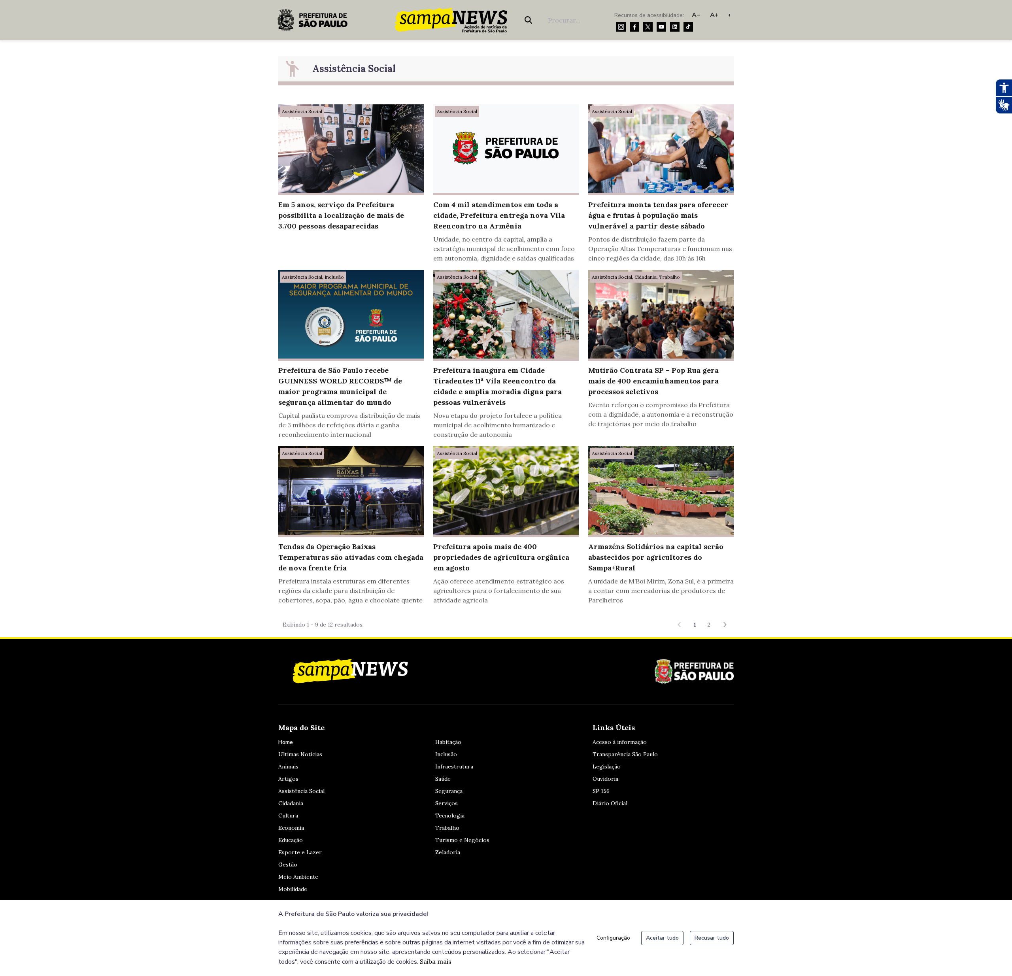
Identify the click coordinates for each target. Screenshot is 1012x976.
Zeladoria (447, 852)
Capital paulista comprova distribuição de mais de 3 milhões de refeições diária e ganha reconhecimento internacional (349, 425)
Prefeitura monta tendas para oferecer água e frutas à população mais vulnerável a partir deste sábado (658, 215)
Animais (288, 766)
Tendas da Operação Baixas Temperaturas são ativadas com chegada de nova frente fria (350, 557)
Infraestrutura (454, 766)
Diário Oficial (610, 803)
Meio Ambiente (298, 876)
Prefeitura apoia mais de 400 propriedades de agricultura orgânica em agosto (501, 557)
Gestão (287, 864)
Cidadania (290, 803)
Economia (291, 827)
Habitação (448, 742)
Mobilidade (292, 889)
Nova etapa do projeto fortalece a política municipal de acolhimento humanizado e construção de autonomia (497, 425)
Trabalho (447, 827)
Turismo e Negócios (462, 840)
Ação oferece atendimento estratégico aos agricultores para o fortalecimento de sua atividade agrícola (498, 590)
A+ (714, 15)
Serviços (446, 803)
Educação (290, 840)
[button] (725, 624)
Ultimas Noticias (300, 754)
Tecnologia (449, 815)
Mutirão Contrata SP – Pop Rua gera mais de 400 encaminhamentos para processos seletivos (653, 381)
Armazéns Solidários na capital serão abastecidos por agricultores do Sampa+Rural (655, 557)
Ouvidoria (605, 778)
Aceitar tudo (662, 938)
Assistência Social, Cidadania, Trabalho (636, 277)
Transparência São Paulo (625, 754)
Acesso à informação (620, 742)
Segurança (449, 791)
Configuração (613, 938)
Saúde (443, 778)
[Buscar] (530, 20)
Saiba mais (435, 961)
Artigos (288, 778)
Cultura (288, 815)
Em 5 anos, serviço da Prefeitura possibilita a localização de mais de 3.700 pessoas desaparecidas (341, 215)
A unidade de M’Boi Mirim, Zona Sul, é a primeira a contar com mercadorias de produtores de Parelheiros (661, 590)
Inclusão (446, 754)
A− (696, 15)
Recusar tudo (712, 938)
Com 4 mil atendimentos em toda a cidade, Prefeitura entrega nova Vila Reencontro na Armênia (499, 215)
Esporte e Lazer (300, 852)
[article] (351, 173)
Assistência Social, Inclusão (313, 277)
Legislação (607, 766)
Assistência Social (302, 111)
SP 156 (601, 791)
